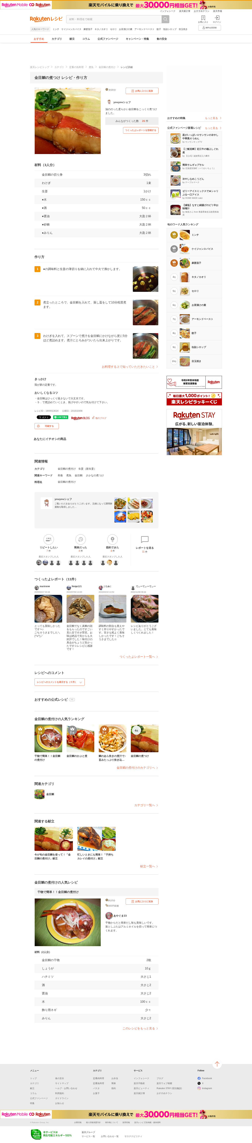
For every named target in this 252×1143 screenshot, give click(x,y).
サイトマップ (61, 1083)
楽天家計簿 (184, 11)
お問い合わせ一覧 (110, 1136)
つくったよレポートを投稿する (140, 130)
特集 (32, 1103)
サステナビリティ (133, 1136)
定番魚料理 (98, 1083)
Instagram (207, 1088)
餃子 (159, 29)
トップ (33, 1078)
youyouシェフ (63, 499)
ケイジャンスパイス (71, 29)
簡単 (113, 1083)
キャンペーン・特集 (137, 38)
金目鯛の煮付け (107, 67)
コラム (86, 38)
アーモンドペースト (144, 29)
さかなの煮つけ (95, 475)
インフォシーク (167, 11)
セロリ (113, 29)
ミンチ (56, 29)
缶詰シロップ (170, 29)
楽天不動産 (139, 1083)
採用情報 (126, 1122)
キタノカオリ (101, 29)
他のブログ (100, 418)
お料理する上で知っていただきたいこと (128, 366)
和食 (60, 475)
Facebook (207, 1078)
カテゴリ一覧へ (144, 805)
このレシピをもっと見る (138, 1028)
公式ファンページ (108, 38)
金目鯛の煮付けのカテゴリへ (136, 767)
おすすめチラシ (201, 11)
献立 (72, 38)
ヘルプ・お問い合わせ (66, 1088)
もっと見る (211, 118)
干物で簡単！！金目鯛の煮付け (58, 891)
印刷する (49, 426)
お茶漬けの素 (125, 29)
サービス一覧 (88, 1136)
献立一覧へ (147, 866)
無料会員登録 (211, 28)
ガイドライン (61, 1098)
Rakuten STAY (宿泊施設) (169, 1088)
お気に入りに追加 (144, 91)
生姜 (45, 191)
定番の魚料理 (76, 67)
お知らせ (59, 1103)
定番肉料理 (98, 1078)
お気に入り (203, 22)
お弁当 (114, 1078)
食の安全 (162, 38)
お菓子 (96, 1093)
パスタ (96, 1088)
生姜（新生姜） (87, 468)
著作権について (111, 1122)
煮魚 (91, 67)
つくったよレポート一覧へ (137, 656)
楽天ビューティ (141, 1088)
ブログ (160, 1078)
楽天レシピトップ (39, 67)
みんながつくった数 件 (131, 120)
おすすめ (39, 38)
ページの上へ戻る (217, 1064)
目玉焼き (183, 29)
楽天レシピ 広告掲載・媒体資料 (147, 1122)
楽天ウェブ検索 (164, 1083)
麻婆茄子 (88, 29)
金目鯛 (78, 475)
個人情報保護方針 (93, 1122)
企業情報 (78, 1122)
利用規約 (59, 1093)
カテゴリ (57, 38)
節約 (113, 1088)
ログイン (217, 22)
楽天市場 (217, 11)
